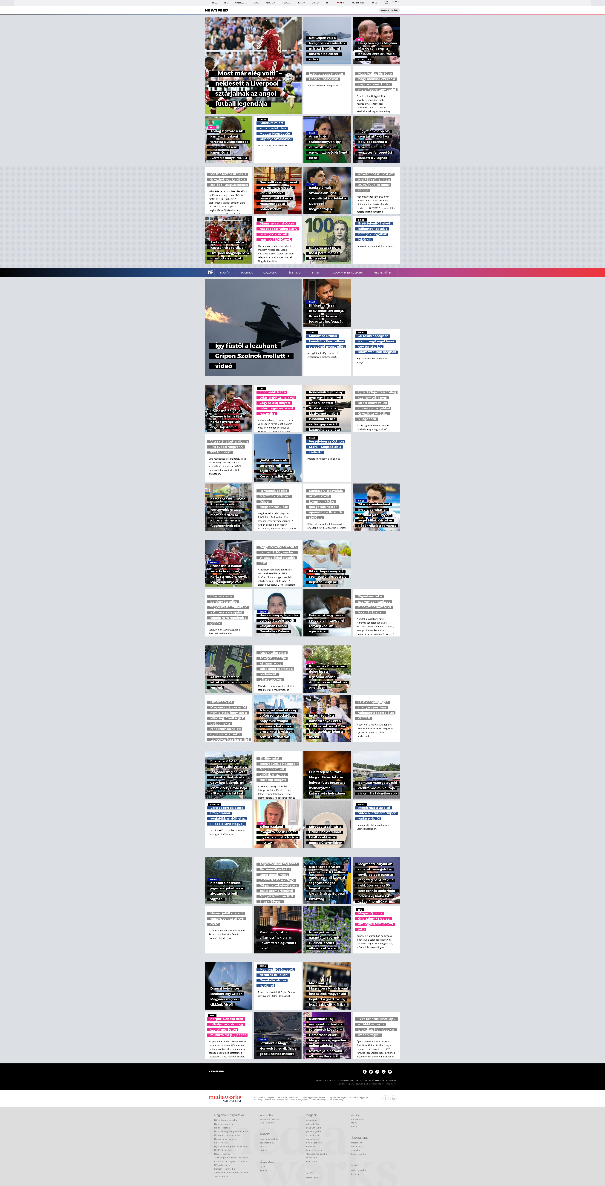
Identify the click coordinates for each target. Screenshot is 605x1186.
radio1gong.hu (358, 1170)
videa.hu (355, 1150)
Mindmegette (241, 3)
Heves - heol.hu (222, 1154)
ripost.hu (355, 1115)
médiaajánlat (391, 1080)
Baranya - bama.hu (223, 1124)
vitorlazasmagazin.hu (316, 1154)
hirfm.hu (355, 1174)
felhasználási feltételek (348, 1080)
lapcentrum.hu (358, 1154)
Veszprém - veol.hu (269, 1119)
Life (226, 3)
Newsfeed (270, 3)
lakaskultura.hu (313, 1127)
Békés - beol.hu (222, 1127)
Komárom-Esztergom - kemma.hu (231, 1161)
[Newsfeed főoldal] (216, 1072)
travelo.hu (311, 1146)
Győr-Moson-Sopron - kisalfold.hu (231, 1146)
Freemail (286, 3)
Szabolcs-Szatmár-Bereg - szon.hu (231, 1172)
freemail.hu (357, 1142)
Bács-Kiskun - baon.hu (225, 1120)
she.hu (354, 1126)
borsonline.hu (312, 1177)
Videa (256, 3)
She (327, 3)
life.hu (354, 1122)
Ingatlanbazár (358, 3)
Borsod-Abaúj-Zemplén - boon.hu (231, 1131)
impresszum (379, 1080)
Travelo (301, 3)
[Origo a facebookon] (365, 1072)
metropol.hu (357, 1119)
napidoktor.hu (312, 1139)
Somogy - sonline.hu (224, 1169)
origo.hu (264, 1150)
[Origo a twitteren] (371, 1072)
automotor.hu (312, 1124)
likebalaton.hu (313, 1135)
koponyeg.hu (357, 1146)
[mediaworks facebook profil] (385, 1098)
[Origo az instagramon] (377, 1072)
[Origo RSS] (390, 1072)
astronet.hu (311, 1120)
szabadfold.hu (267, 1142)
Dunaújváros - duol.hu (225, 1139)
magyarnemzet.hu (269, 1139)
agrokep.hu (265, 1170)
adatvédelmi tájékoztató (326, 1080)
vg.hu (262, 1166)
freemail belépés (389, 10)
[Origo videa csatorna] (384, 1072)
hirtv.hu (263, 1146)
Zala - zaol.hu (267, 1122)
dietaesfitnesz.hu (314, 1150)
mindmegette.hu (314, 1142)
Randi (341, 3)
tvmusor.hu (311, 1161)
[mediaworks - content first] (224, 1098)
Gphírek (315, 3)
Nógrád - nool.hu (222, 1165)
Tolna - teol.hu (221, 1176)
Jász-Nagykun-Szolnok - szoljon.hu (231, 1157)
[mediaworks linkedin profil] (393, 1098)
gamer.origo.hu (313, 1131)
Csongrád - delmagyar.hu (227, 1135)
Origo (214, 3)
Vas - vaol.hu (266, 1115)
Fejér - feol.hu (221, 1142)
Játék (374, 3)
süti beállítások (366, 1080)
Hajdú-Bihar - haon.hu (225, 1150)
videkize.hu (311, 1157)
